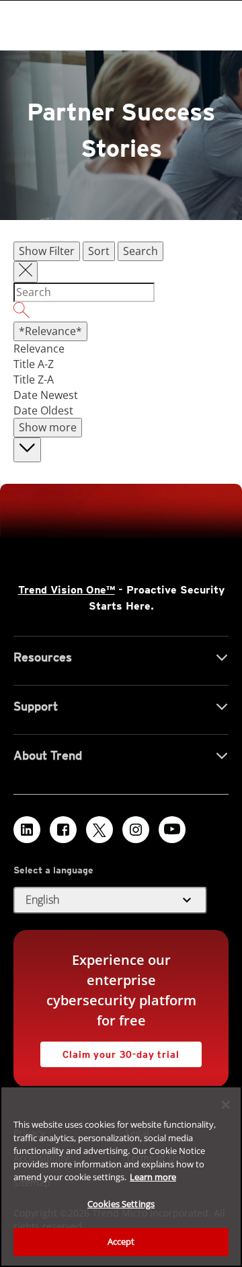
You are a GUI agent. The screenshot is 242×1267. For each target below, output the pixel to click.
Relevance (39, 348)
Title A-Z (33, 364)
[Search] (121, 312)
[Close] (226, 1105)
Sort (99, 251)
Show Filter (47, 251)
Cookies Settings (121, 1204)
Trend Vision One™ (66, 589)
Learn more (153, 1177)
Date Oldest (43, 410)
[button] (110, 900)
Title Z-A (33, 379)
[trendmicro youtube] (172, 829)
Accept (121, 1241)
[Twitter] (99, 829)
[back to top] (27, 449)
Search (140, 251)
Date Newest (45, 395)
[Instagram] (135, 829)
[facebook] (63, 829)
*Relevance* (50, 331)
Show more (48, 427)
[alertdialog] (121, 1176)
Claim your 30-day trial (109, 1051)
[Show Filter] (25, 272)
